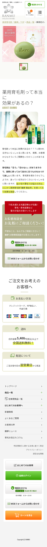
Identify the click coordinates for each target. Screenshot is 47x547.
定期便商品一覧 (16, 398)
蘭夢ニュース (11, 431)
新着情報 (9, 411)
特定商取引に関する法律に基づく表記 (28, 446)
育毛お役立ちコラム (14, 437)
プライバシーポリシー (34, 449)
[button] (23, 530)
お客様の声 (10, 424)
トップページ (11, 386)
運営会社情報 (38, 453)
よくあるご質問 (12, 418)
